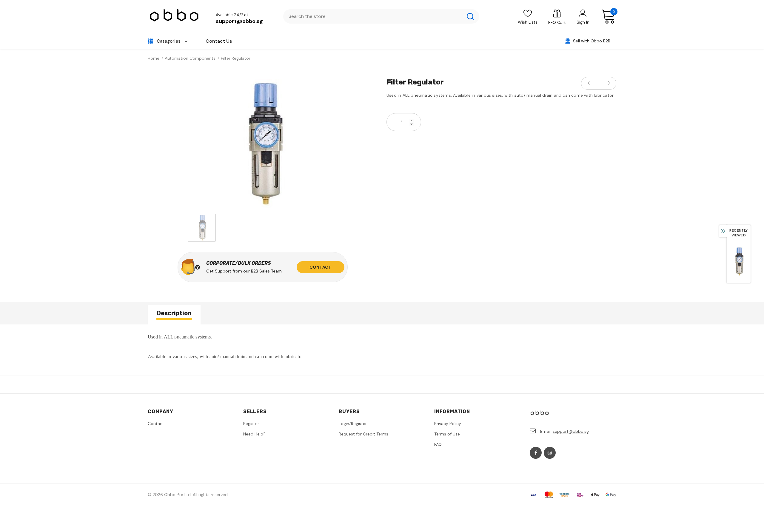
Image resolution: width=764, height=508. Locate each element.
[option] (263, 143)
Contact (320, 267)
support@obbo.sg (239, 21)
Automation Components (190, 58)
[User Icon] (582, 13)
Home (153, 58)
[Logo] (174, 16)
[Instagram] (550, 453)
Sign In (583, 22)
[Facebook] (536, 453)
